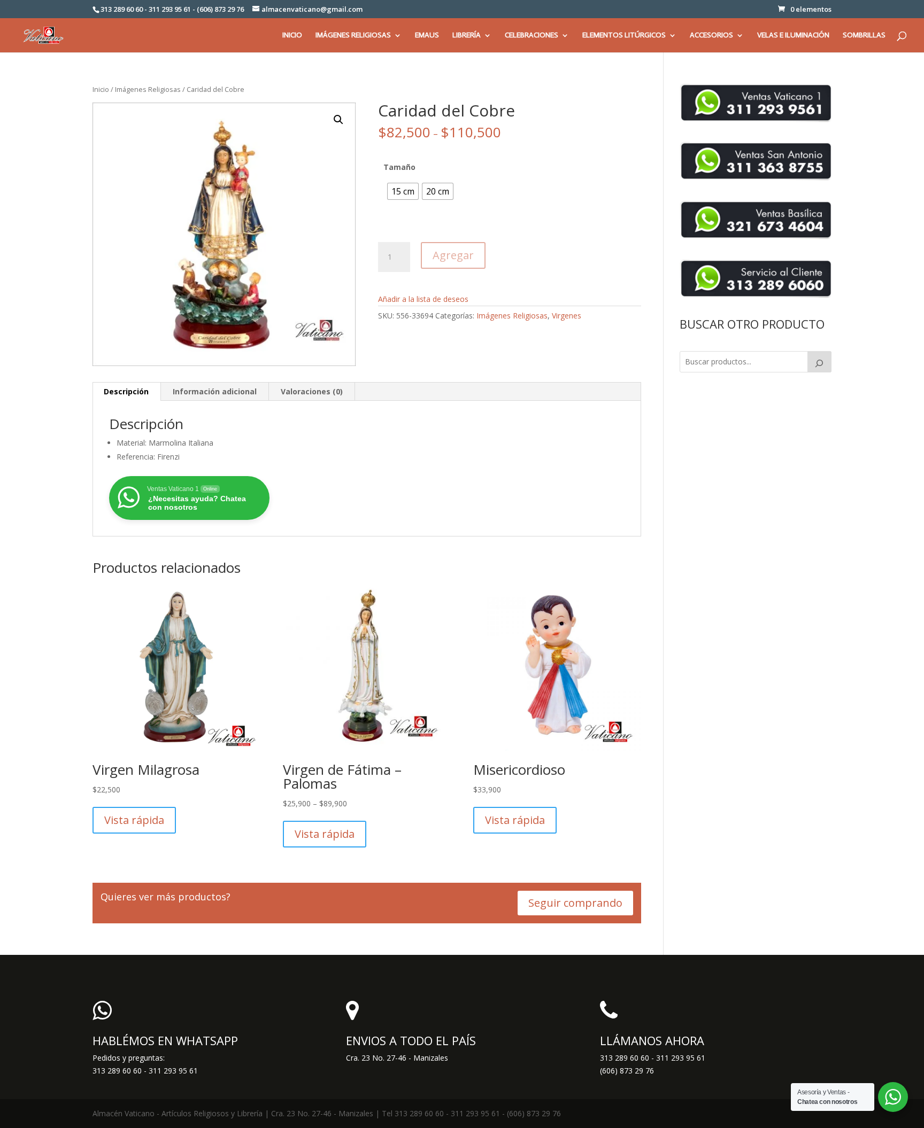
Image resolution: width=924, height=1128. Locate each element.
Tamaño (399, 167)
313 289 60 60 (624, 1058)
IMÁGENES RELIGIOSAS (353, 36)
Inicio (101, 89)
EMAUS (427, 36)
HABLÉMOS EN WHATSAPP (165, 1040)
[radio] (403, 191)
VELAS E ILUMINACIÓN (793, 36)
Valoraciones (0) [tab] (312, 391)
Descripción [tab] (126, 391)
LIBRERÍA (466, 36)
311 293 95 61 (680, 1058)
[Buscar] (819, 361)
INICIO (292, 36)
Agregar (453, 255)
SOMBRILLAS (864, 36)
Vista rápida (134, 820)
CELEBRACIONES (531, 36)
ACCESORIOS (711, 36)
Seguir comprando (575, 903)
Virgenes (566, 315)
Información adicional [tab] (215, 391)
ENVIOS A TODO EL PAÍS (411, 1040)
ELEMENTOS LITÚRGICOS (624, 36)
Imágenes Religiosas (148, 89)
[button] (338, 119)
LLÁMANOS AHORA (652, 1040)
